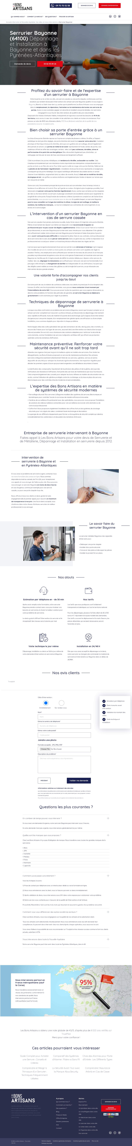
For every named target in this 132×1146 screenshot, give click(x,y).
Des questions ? (51, 16)
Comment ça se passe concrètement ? (39, 876)
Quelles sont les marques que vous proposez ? (42, 835)
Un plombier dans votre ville (88, 1108)
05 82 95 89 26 (50, 64)
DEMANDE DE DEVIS (87, 5)
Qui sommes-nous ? (18, 16)
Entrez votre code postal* (47, 730)
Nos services (83, 1133)
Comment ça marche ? (35, 16)
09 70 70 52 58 (63, 5)
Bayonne (32, 104)
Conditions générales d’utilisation (62, 1141)
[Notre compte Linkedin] (110, 16)
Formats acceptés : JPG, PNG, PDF (50, 745)
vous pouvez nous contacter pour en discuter (54, 199)
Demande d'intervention (109, 5)
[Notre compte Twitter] (119, 16)
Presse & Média (61, 1115)
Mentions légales (46, 1141)
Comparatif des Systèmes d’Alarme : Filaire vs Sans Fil (66, 1058)
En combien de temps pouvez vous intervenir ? (42, 818)
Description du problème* (47, 754)
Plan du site (95, 1141)
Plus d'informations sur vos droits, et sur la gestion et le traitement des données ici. (61, 798)
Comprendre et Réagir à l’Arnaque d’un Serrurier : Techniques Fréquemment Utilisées (34, 1073)
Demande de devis (22, 64)
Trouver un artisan (66, 16)
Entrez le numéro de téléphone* (49, 721)
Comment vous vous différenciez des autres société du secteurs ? (50, 912)
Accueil (8, 22)
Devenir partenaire (62, 1121)
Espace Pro (83, 1102)
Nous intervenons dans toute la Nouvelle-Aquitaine (44, 939)
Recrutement (83, 1105)
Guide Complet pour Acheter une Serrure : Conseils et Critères (34, 1059)
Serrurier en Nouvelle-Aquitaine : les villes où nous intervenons (35, 22)
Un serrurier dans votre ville (88, 1123)
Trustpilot (11, 682)
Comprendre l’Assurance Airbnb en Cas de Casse (97, 1070)
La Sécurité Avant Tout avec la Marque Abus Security (66, 1070)
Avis (57, 1125)
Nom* (40, 712)
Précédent (44, 780)
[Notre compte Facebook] (115, 16)
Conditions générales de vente (81, 1141)
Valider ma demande (79, 780)
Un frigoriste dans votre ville (88, 1130)
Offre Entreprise (61, 1118)
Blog (57, 1112)
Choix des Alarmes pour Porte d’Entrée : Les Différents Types (97, 1058)
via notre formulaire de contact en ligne (25, 477)
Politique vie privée (47, 1143)
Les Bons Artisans (19, 1141)
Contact (59, 1128)
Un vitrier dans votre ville (87, 1127)
